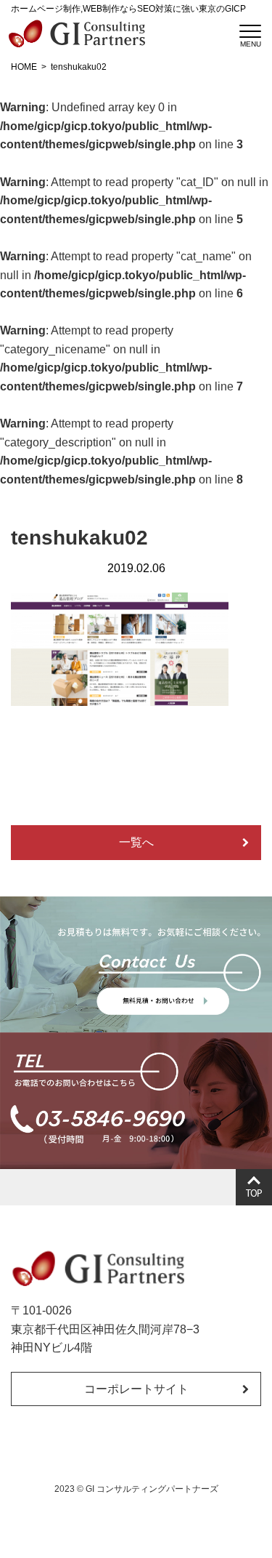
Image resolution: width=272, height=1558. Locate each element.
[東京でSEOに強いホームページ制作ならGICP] (76, 33)
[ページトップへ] (254, 1187)
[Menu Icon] (250, 31)
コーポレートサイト (136, 1389)
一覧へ (136, 842)
